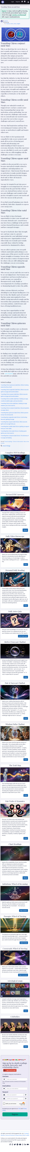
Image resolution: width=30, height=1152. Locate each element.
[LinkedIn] (25, 1144)
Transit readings (8, 441)
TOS (19, 1108)
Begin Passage (24, 942)
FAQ (24, 1135)
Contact (26, 1133)
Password (5, 1092)
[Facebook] (10, 1144)
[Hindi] (17, 1059)
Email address (6, 1086)
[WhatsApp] (22, 1144)
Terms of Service (10, 1135)
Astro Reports (9, 374)
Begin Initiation (23, 910)
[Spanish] (4, 1059)
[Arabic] (16, 1059)
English (18, 23)
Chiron (11, 23)
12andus (6, 20)
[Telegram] (17, 1144)
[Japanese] (14, 1059)
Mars (15, 23)
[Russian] (10, 1059)
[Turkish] (19, 1059)
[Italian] (11, 1059)
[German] (7, 1059)
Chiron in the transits (18, 441)
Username (5, 1076)
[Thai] (22, 1059)
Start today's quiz (23, 636)
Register (4, 11)
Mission (3, 1135)
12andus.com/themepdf (19, 15)
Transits (8, 23)
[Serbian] (20, 1059)
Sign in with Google (11, 1070)
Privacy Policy (18, 1135)
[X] (15, 1144)
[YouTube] (20, 1144)
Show (25, 488)
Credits (27, 1135)
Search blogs (6, 446)
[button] (28, 2)
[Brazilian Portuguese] (6, 1059)
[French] (9, 1059)
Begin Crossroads (23, 975)
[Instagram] (12, 1144)
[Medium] (28, 1144)
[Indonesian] (25, 1059)
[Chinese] (13, 1059)
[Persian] (23, 1059)
